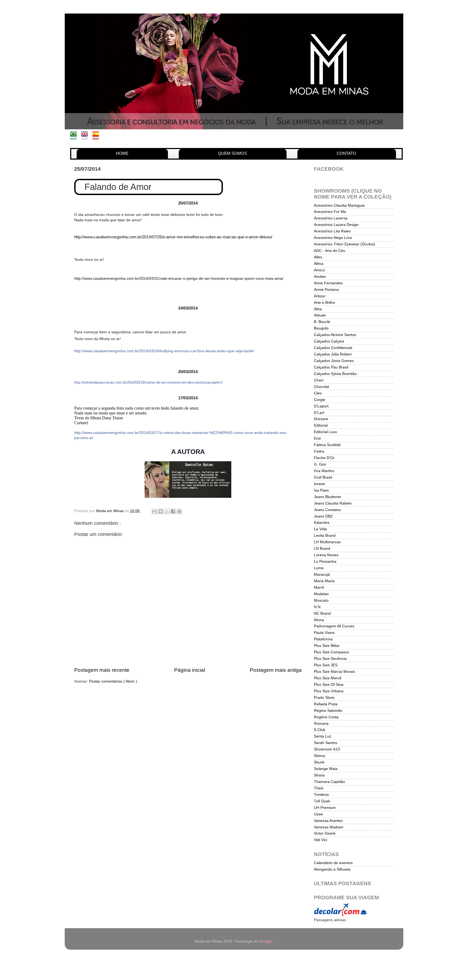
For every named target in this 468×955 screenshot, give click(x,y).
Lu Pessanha (325, 561)
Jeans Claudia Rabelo (333, 503)
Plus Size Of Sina (328, 685)
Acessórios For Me (330, 212)
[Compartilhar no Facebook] (173, 511)
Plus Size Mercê (328, 678)
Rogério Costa (326, 717)
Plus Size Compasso (331, 652)
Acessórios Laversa (330, 218)
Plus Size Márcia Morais (334, 672)
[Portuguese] (75, 137)
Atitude (320, 315)
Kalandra (321, 523)
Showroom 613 (327, 749)
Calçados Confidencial (333, 348)
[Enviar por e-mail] (154, 511)
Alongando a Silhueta (332, 869)
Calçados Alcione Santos (335, 335)
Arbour (320, 296)
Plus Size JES (325, 665)
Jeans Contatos (327, 510)
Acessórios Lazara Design (336, 225)
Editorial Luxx (325, 432)
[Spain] (97, 137)
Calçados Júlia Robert (333, 354)
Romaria (321, 724)
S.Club (319, 730)
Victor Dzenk (325, 833)
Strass (319, 775)
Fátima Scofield (327, 445)
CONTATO (346, 153)
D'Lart (319, 413)
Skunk (319, 762)
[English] (86, 137)
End (317, 438)
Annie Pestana (326, 290)
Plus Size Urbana (328, 691)
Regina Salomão (328, 711)
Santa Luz (322, 736)
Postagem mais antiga (276, 670)
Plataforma (323, 639)
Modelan (321, 594)
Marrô (319, 587)
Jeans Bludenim (327, 497)
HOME (122, 153)
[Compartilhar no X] (167, 511)
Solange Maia (325, 769)
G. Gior (320, 464)
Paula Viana (324, 633)
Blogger (265, 941)
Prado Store (324, 698)
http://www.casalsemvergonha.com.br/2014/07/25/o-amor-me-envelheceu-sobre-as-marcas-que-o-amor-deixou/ (173, 237)
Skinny (319, 756)
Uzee (318, 814)
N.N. (317, 607)
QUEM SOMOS (232, 153)
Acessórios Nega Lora (333, 238)
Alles (318, 257)
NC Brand (322, 613)
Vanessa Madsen (328, 827)
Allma (318, 264)
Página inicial (189, 670)
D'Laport (321, 406)
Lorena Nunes (326, 555)
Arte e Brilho (324, 303)
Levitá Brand (325, 536)
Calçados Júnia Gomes (334, 361)
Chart (318, 380)
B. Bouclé (322, 322)
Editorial (321, 425)
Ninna (319, 620)
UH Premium (325, 808)
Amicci (319, 270)
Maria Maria (324, 581)
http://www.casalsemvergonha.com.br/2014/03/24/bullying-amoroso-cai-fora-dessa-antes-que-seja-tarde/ (164, 351)
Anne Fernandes (328, 283)
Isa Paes (321, 490)
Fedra (319, 451)
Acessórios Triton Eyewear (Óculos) (344, 244)
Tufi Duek (322, 801)
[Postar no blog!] (160, 511)
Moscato (321, 600)
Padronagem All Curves (334, 626)
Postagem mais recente (101, 670)
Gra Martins (324, 471)
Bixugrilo (321, 328)
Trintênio (321, 795)
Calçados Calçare (329, 341)
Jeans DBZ (323, 516)
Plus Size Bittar (327, 646)
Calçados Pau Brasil (331, 367)
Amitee (320, 277)
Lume (319, 568)
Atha (318, 309)
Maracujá (322, 574)
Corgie (319, 400)
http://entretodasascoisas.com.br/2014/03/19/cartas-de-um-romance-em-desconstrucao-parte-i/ (148, 382)
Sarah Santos (325, 743)
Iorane (319, 484)
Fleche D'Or (324, 458)
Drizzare (321, 419)
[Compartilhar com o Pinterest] (179, 511)
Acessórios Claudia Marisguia (339, 205)
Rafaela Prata (325, 704)
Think (318, 788)
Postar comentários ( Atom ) (113, 681)
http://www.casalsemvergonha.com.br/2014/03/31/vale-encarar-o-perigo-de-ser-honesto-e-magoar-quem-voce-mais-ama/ (178, 278)
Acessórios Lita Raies (332, 231)
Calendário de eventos (333, 863)
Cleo (318, 393)
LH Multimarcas (327, 542)
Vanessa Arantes (328, 821)
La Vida (320, 529)
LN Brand (322, 548)
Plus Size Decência (330, 659)
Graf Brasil (323, 477)
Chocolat (321, 387)
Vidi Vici (320, 840)
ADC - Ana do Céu (329, 251)
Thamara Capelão (329, 782)
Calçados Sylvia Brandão (335, 374)
